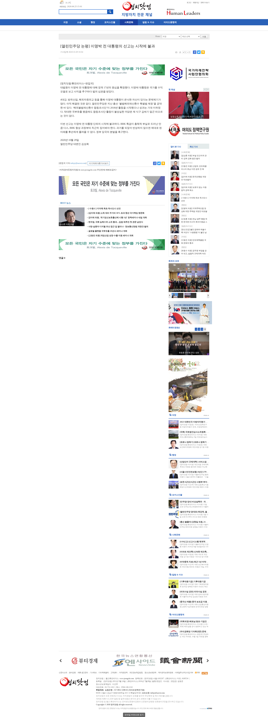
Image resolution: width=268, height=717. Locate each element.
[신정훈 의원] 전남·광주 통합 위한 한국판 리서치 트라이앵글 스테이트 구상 (194, 222)
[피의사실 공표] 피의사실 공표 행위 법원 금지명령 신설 (204, 591)
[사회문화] (185, 152)
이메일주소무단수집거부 (184, 673)
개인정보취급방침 (136, 673)
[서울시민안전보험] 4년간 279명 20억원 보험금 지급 (203, 472)
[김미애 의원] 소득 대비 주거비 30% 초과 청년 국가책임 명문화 (115, 213)
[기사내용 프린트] (176, 52)
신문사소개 (63, 673)
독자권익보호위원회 (165, 673)
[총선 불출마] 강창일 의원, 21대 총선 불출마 (199, 522)
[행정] (183, 205)
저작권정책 (123, 673)
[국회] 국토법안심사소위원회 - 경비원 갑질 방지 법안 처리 (205, 432)
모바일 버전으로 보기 (134, 715)
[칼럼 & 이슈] (186, 163)
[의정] (183, 173)
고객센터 (114, 673)
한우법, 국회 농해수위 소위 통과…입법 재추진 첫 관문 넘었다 (115, 222)
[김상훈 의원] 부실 (67, 224)
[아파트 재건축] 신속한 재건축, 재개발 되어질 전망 (202, 552)
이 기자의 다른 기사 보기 (98, 163)
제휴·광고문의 (83, 673)
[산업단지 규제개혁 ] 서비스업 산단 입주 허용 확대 (202, 462)
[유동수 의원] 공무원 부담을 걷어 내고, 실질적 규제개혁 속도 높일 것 (194, 254)
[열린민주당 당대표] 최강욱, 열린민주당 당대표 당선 (203, 512)
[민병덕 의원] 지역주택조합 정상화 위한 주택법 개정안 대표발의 (194, 211)
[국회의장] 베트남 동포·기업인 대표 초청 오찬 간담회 (203, 621)
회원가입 (196, 2)
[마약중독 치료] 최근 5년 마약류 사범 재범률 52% (202, 562)
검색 (110, 11)
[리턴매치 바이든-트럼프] (189, 343)
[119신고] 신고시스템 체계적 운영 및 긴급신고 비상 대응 (205, 541)
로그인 (189, 2)
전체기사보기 (205, 2)
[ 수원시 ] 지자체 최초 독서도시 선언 (104, 208)
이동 (204, 37)
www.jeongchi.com (127, 679)
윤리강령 (72, 673)
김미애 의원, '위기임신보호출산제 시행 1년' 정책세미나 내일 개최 (117, 217)
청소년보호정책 (150, 673)
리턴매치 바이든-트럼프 (189, 353)
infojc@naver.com (78, 163)
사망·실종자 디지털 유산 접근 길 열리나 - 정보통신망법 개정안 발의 (117, 226)
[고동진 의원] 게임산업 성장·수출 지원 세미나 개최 (110, 235)
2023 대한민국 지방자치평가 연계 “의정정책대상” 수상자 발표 (207, 422)
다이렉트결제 (104, 673)
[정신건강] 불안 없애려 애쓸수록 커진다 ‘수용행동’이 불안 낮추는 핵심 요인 (194, 233)
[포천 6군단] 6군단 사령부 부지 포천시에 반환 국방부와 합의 (206, 482)
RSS (198, 673)
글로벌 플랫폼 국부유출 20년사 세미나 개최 (107, 231)
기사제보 (93, 673)
